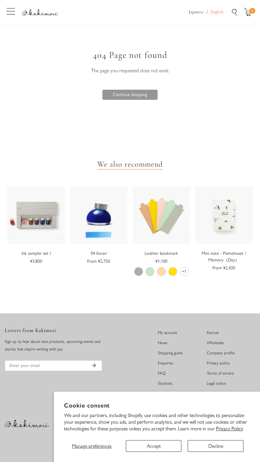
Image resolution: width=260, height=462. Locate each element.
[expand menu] (11, 11)
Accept (154, 446)
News (162, 342)
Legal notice (216, 383)
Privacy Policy (229, 429)
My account (167, 332)
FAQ (162, 373)
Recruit (213, 332)
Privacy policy (218, 363)
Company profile (221, 352)
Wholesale (215, 342)
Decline (215, 446)
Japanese (196, 12)
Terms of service (220, 373)
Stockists (165, 383)
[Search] (235, 12)
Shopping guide (170, 352)
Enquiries (165, 363)
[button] (249, 12)
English (217, 12)
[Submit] (93, 365)
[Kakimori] (40, 12)
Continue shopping (130, 94)
